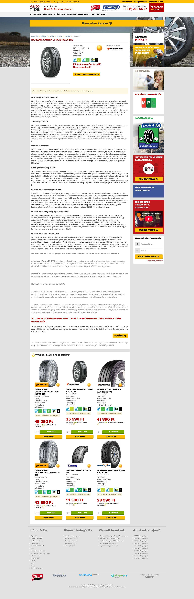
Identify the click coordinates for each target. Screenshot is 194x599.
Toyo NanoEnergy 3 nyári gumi (109, 546)
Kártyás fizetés (35, 543)
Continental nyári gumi (72, 536)
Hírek (32, 563)
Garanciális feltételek (37, 546)
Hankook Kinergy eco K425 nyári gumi (111, 541)
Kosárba (52, 432)
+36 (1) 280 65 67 (135, 9)
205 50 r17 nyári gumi (141, 558)
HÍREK (104, 14)
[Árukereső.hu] (86, 578)
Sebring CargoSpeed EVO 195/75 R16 (111, 471)
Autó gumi (44, 36)
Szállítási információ (88, 74)
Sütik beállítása (35, 556)
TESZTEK (95, 14)
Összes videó (147, 230)
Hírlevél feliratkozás (37, 568)
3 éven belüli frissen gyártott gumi (47, 415)
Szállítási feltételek (36, 541)
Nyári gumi (77, 45)
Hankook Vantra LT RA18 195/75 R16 (79, 390)
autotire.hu (34, 36)
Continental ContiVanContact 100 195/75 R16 (46, 391)
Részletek (49, 437)
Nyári (52, 36)
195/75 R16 (84, 48)
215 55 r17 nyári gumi (141, 548)
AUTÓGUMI (35, 14)
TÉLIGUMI (47, 14)
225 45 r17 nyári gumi (141, 538)
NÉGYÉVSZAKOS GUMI (78, 14)
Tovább (119, 335)
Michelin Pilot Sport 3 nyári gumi (110, 538)
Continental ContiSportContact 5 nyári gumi (113, 536)
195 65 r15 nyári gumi (141, 541)
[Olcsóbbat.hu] (59, 578)
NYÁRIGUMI (59, 14)
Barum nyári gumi (71, 543)
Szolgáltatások (140, 2)
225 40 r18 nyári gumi (141, 551)
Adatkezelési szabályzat (38, 551)
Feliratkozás (147, 179)
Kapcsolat (153, 2)
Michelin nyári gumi (71, 538)
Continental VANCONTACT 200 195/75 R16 (47, 472)
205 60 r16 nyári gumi (141, 546)
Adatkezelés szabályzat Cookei (40, 553)
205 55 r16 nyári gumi (141, 536)
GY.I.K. (161, 2)
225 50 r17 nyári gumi (141, 543)
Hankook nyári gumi (71, 541)
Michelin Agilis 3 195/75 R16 (78, 471)
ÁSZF (32, 548)
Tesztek (33, 561)
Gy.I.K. (33, 566)
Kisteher (59, 36)
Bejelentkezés (147, 256)
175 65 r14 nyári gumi (141, 553)
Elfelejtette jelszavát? (155, 261)
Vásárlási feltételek (37, 538)
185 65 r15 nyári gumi (141, 556)
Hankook (67, 36)
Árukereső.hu (96, 574)
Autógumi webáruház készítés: (149, 575)
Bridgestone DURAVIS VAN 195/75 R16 (109, 390)
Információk (127, 2)
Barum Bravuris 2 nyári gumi (109, 543)
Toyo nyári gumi (70, 546)
